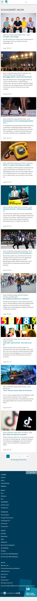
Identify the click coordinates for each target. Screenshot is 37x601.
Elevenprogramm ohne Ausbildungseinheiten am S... (18, 122)
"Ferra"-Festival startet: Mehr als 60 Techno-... (18, 390)
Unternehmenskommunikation (10, 568)
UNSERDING (4, 502)
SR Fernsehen (5, 515)
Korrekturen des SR (6, 583)
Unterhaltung (5, 483)
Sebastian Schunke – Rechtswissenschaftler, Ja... (17, 210)
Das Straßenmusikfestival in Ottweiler (16, 299)
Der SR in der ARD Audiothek (9, 557)
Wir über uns (4, 565)
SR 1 (2, 493)
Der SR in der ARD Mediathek (9, 554)
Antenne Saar (5, 505)
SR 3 (2, 499)
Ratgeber (3, 486)
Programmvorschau (7, 518)
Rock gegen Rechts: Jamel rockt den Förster (17, 77)
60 (28, 456)
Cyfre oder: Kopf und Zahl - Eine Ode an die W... (17, 344)
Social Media (4, 548)
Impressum (4, 574)
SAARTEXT (4, 542)
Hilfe (2, 539)
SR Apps (3, 551)
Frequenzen (4, 508)
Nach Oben (32, 472)
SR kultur (3, 496)
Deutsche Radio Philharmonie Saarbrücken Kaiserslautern (18, 586)
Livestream (4, 523)
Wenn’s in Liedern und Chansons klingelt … (17, 165)
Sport (2, 480)
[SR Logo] (6, 2)
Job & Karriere (5, 571)
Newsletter (4, 536)
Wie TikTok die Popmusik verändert (15, 435)
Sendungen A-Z (5, 521)
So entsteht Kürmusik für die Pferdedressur (17, 253)
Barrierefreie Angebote (7, 545)
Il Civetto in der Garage (11, 37)
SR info (3, 477)
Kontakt (3, 533)
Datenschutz (4, 580)
